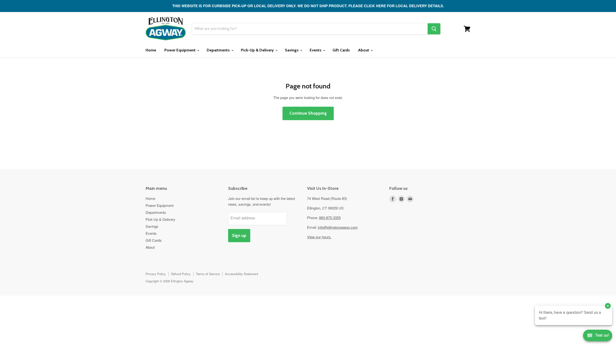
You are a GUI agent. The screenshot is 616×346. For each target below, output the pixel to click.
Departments (219, 50)
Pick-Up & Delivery (258, 50)
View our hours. (319, 236)
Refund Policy (181, 274)
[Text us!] (597, 336)
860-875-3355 (330, 217)
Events (316, 50)
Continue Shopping (308, 113)
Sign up (239, 235)
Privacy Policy (156, 274)
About (364, 50)
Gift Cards (341, 50)
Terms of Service (208, 274)
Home (151, 50)
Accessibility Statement (241, 274)
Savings (292, 50)
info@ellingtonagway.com (338, 227)
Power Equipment (180, 50)
